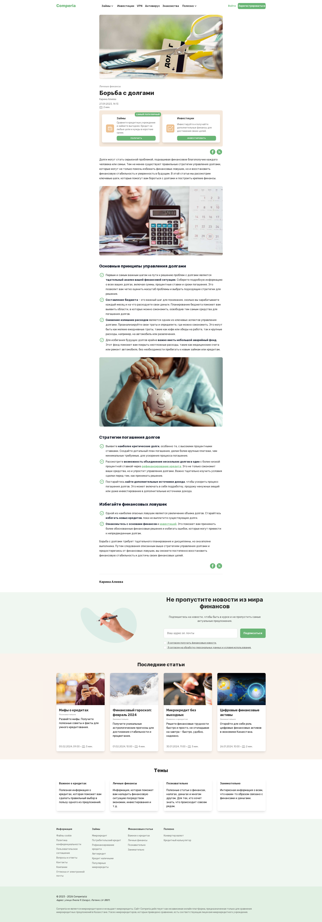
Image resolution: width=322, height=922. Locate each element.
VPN (139, 6)
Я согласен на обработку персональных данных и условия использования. (209, 647)
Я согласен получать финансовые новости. (192, 642)
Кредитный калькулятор (177, 840)
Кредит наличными (103, 858)
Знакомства (171, 6)
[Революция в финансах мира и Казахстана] (241, 689)
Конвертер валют (174, 835)
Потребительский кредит (106, 840)
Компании (61, 867)
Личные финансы (137, 840)
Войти (232, 6)
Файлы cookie (64, 835)
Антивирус (152, 6)
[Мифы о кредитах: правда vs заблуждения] (80, 689)
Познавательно (137, 845)
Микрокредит (99, 835)
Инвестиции (125, 6)
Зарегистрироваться (251, 6)
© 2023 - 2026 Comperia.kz (71, 896)
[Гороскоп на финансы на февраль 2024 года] (134, 689)
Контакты (62, 862)
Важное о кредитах (139, 835)
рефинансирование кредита (161, 466)
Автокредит (99, 853)
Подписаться (253, 633)
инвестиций (168, 524)
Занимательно (136, 849)
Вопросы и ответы (66, 857)
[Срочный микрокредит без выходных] (188, 689)
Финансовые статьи (140, 829)
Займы (106, 6)
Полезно (188, 6)
